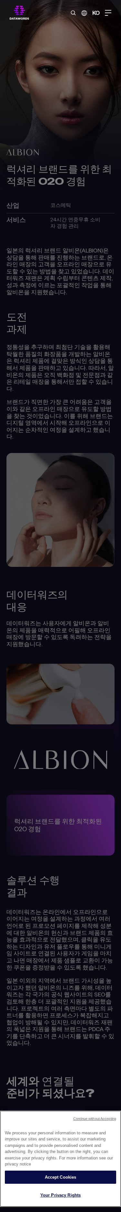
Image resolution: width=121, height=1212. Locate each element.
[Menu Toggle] (108, 13)
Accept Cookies (60, 1177)
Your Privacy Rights (60, 1195)
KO (96, 12)
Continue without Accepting (94, 1119)
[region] (60, 1159)
